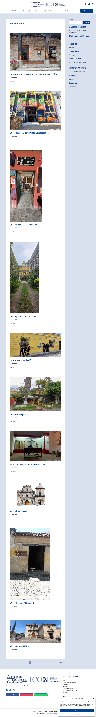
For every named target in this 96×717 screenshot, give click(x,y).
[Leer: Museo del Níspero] (35, 394)
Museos (65, 684)
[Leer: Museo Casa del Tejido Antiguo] (35, 186)
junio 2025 (71, 47)
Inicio (64, 680)
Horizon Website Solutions (53, 713)
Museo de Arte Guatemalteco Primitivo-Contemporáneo (34, 74)
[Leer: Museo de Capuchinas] (35, 631)
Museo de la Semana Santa (22, 603)
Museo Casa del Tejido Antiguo (23, 225)
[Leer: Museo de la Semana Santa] (35, 564)
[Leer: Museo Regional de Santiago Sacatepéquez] (35, 110)
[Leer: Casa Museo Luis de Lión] (35, 345)
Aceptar (77, 710)
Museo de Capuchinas (20, 646)
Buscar (71, 19)
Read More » (13, 81)
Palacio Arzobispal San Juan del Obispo (27, 464)
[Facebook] (89, 4)
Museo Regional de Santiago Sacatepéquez (29, 133)
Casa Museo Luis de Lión (21, 360)
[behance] (93, 4)
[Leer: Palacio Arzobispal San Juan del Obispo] (35, 446)
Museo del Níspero (18, 414)
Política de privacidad (80, 714)
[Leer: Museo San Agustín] (35, 494)
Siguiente (62, 662)
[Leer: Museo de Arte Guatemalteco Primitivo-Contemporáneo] (35, 52)
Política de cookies (72, 714)
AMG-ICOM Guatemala (69, 682)
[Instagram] (86, 4)
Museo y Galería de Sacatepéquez (25, 316)
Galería (65, 686)
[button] (93, 698)
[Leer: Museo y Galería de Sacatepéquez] (35, 277)
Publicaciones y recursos (70, 690)
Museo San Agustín (18, 511)
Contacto (65, 692)
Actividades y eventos (69, 688)
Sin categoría (72, 55)
